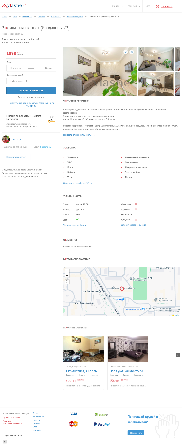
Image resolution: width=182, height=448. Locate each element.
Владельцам (38, 417)
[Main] (14, 6)
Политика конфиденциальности (12, 422)
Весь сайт (132, 6)
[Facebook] (5, 441)
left (65, 355)
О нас (35, 413)
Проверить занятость (31, 90)
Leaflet (176, 315)
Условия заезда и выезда (133, 224)
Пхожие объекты (75, 327)
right (178, 355)
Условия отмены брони (74, 225)
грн (74, 380)
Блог (35, 427)
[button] (122, 289)
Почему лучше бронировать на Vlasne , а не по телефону (31, 104)
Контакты (37, 430)
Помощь (36, 424)
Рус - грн (115, 6)
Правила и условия (11, 417)
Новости (36, 420)
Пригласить (136, 432)
